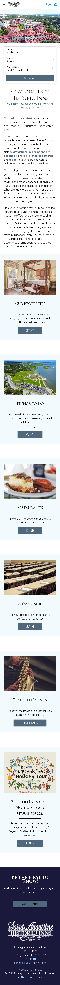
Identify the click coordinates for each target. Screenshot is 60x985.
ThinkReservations (31, 977)
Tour (30, 843)
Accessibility (25, 969)
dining (13, 159)
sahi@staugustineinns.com (30, 962)
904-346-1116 (30, 959)
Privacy (38, 969)
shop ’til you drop (42, 155)
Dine (30, 531)
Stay (30, 330)
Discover (30, 723)
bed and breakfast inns (23, 118)
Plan (30, 434)
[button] (30, 51)
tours (24, 148)
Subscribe (30, 904)
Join (30, 627)
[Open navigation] (4, 4)
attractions (20, 152)
